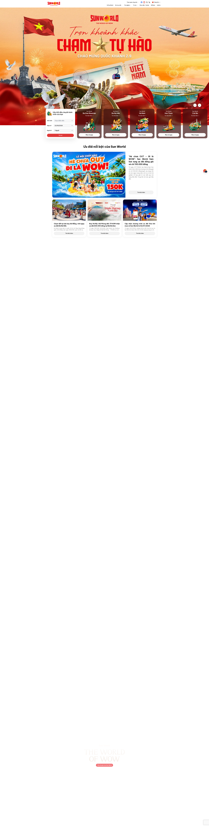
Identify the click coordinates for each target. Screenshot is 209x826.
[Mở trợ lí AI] (205, 171)
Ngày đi (49, 125)
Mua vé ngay (89, 135)
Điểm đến (49, 120)
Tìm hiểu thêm (141, 192)
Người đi (49, 130)
